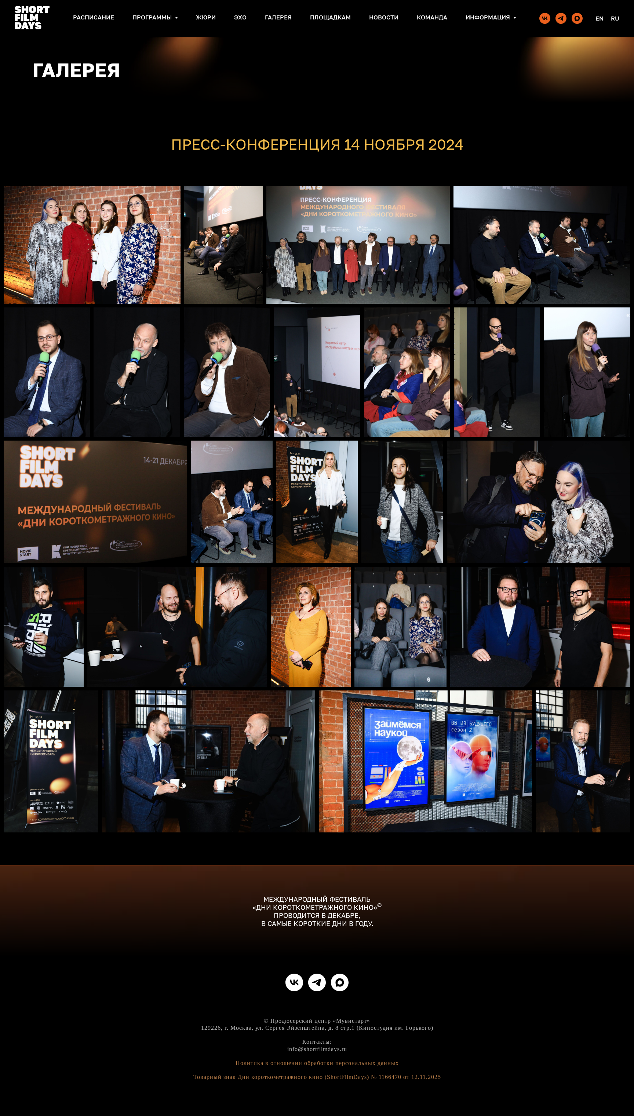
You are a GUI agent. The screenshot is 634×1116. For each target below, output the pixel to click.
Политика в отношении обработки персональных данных (317, 1063)
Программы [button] (152, 17)
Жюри (206, 17)
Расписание (93, 17)
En (599, 18)
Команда (432, 17)
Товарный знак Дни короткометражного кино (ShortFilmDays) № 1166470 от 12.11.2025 (317, 1077)
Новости (383, 17)
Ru (615, 18)
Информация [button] (488, 17)
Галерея (278, 17)
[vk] (544, 18)
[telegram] (560, 18)
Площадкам (330, 17)
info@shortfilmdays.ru (317, 1049)
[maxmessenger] (577, 18)
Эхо (240, 17)
